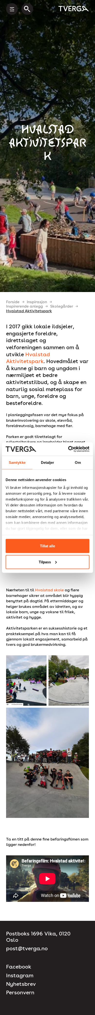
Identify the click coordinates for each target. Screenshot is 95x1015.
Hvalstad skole (49, 590)
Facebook (18, 967)
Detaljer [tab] (47, 462)
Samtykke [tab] (17, 462)
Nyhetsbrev (21, 984)
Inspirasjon (37, 302)
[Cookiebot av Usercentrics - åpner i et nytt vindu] (68, 449)
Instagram (19, 975)
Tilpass (45, 562)
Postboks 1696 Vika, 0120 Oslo (38, 937)
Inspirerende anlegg (24, 306)
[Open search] (27, 9)
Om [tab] (78, 462)
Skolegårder (61, 306)
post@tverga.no (27, 948)
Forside (12, 302)
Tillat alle (47, 546)
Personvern (20, 992)
